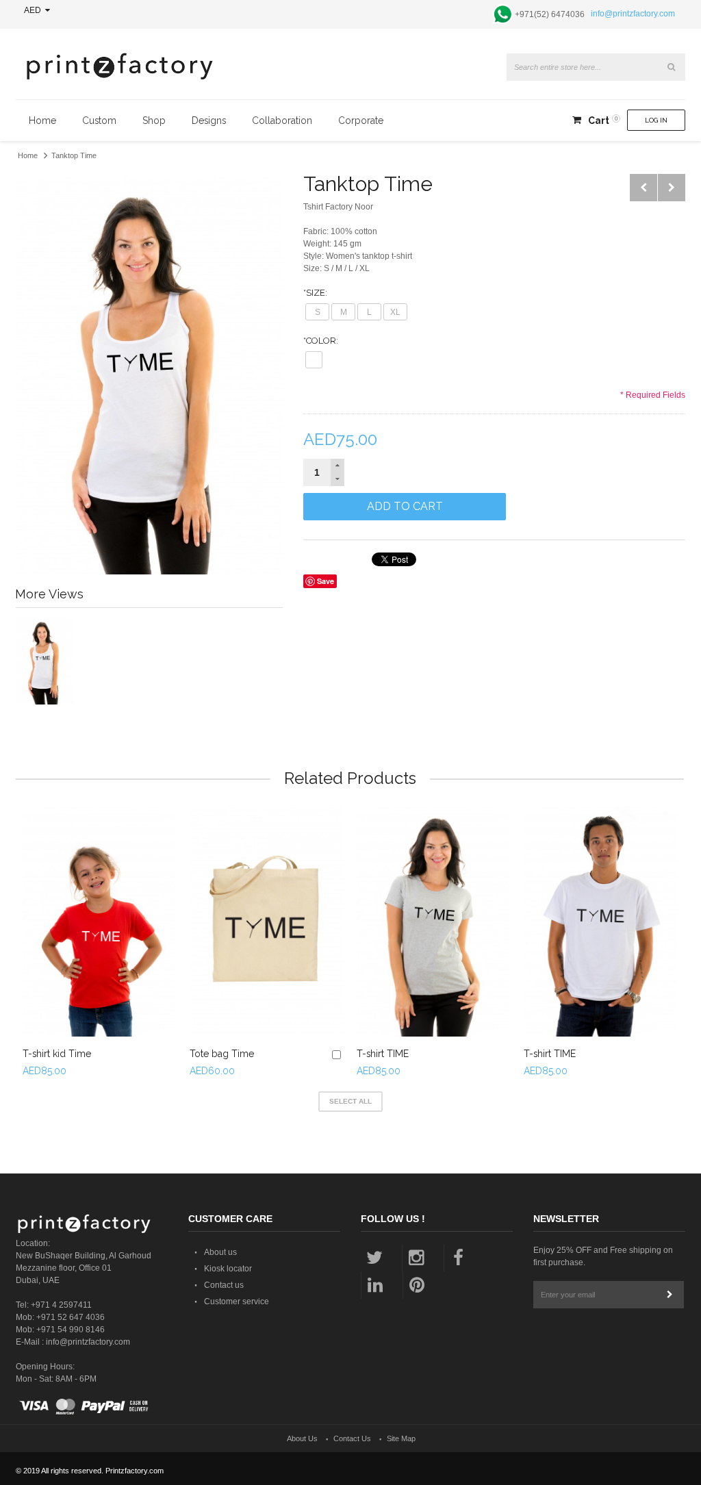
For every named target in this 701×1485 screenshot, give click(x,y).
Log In (656, 120)
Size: (315, 293)
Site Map (401, 1438)
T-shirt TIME (383, 1053)
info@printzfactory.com (633, 13)
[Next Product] (671, 187)
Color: (320, 340)
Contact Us (352, 1438)
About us (220, 1252)
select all (350, 1101)
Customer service (236, 1301)
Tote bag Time (222, 1053)
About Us (302, 1438)
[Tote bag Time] (266, 922)
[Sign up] (670, 1294)
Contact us (224, 1285)
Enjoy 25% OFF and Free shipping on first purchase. (603, 1256)
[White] (313, 359)
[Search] (671, 67)
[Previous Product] (643, 187)
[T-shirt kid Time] (99, 922)
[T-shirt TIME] (433, 922)
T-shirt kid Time (57, 1053)
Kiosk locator (228, 1268)
